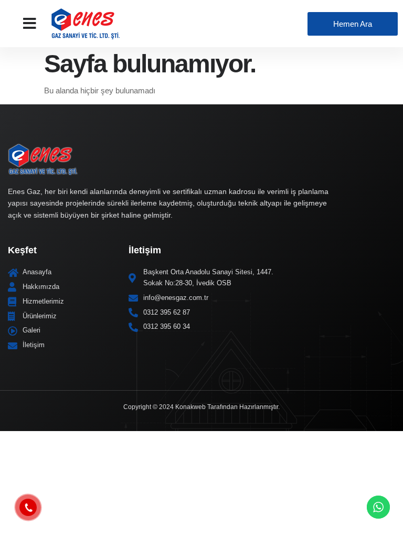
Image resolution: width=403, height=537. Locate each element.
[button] (29, 24)
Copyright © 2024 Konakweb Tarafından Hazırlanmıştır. (201, 407)
